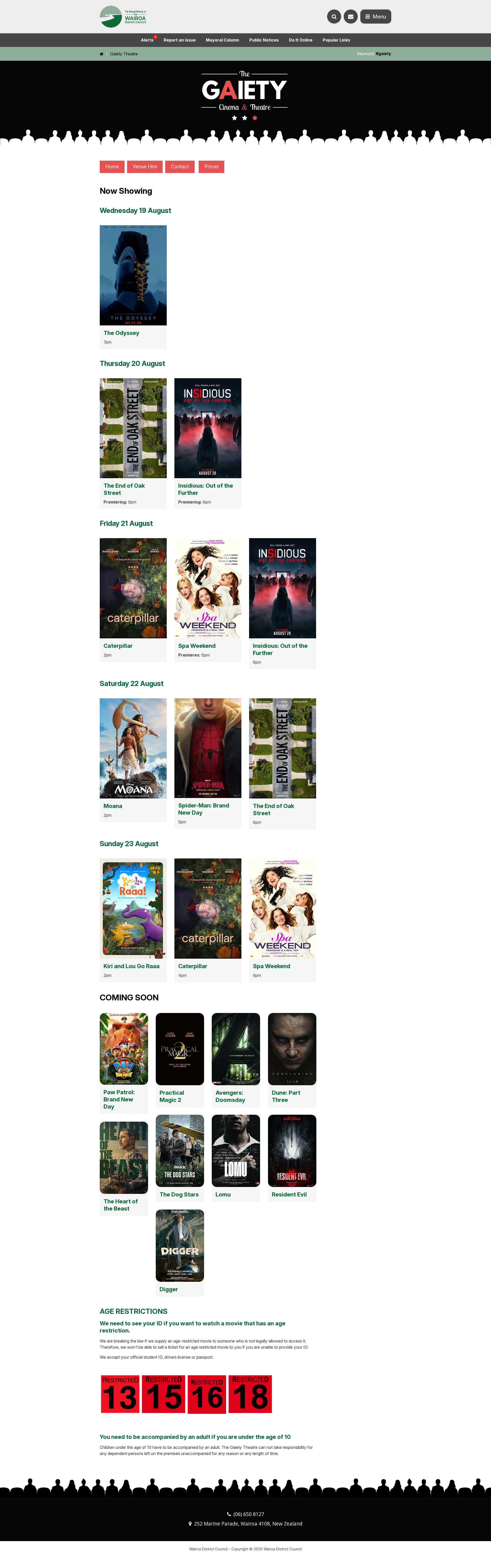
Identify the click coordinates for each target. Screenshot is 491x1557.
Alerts (148, 39)
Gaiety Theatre (124, 53)
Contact (180, 167)
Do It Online (301, 40)
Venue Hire (145, 167)
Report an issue (180, 40)
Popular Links (336, 40)
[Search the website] (334, 16)
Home (112, 167)
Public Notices (264, 40)
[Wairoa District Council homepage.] (123, 17)
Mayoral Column (222, 40)
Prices (211, 167)
